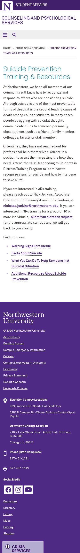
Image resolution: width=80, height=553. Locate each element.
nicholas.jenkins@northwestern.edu (30, 206)
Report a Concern (14, 382)
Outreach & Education (31, 48)
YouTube (28, 489)
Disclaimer (10, 369)
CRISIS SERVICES (21, 548)
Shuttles (8, 533)
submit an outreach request (51, 217)
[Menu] (4, 34)
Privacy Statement (15, 375)
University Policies (15, 388)
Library (8, 514)
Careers (8, 356)
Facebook (8, 489)
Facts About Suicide (26, 253)
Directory (9, 508)
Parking (8, 527)
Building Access (13, 343)
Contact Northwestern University (24, 362)
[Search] (14, 34)
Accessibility (11, 337)
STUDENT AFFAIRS (31, 5)
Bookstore (10, 501)
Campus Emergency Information (24, 350)
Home (7, 48)
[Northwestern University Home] (7, 6)
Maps (6, 520)
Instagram (18, 489)
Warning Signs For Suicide (31, 246)
